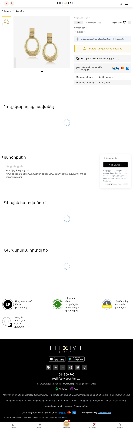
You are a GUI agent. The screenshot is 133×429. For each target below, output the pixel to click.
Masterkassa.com (104, 412)
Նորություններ (71, 400)
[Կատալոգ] (126, 3)
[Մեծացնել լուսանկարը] (42, 42)
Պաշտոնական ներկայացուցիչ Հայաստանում (25, 395)
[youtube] (77, 367)
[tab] (42, 71)
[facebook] (62, 367)
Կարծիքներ (38, 400)
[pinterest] (48, 367)
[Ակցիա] (6, 3)
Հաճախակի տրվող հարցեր (58, 406)
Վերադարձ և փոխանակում (17, 400)
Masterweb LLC (64, 417)
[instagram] (70, 367)
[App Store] (57, 359)
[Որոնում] (120, 3)
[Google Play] (76, 359)
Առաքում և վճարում (120, 395)
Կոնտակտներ (81, 406)
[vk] (55, 367)
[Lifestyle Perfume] (66, 4)
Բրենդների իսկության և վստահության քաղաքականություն (79, 395)
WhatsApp (63, 389)
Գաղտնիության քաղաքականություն (111, 400)
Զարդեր (20, 11)
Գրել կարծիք (115, 165)
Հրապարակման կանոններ (116, 184)
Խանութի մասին (54, 400)
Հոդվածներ (85, 400)
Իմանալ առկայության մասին (105, 48)
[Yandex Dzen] (84, 367)
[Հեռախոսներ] (11, 3)
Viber (76, 389)
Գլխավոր (6, 11)
